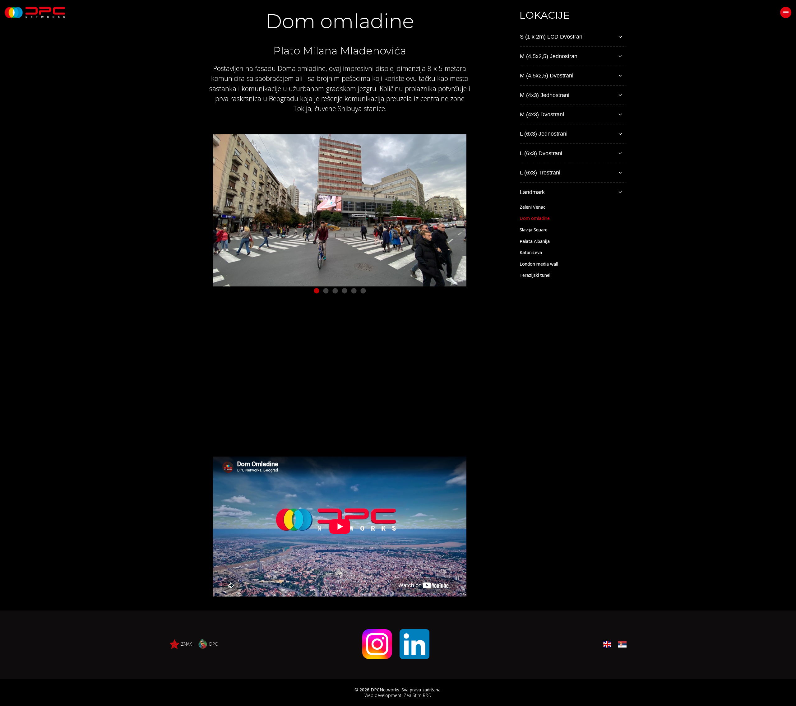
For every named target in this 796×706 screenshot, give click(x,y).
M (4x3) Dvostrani (542, 114)
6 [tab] (363, 291)
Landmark (532, 192)
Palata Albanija (535, 241)
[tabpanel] (339, 210)
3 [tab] (335, 291)
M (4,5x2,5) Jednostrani (549, 56)
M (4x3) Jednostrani (544, 95)
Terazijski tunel (535, 275)
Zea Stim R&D (418, 695)
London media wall (539, 264)
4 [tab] (344, 291)
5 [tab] (354, 291)
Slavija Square (534, 230)
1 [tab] (316, 291)
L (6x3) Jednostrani (543, 134)
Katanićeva (531, 252)
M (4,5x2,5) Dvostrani (546, 75)
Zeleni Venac (532, 207)
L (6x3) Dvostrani (541, 153)
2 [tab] (326, 291)
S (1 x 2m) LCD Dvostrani (552, 37)
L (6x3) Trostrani (540, 173)
